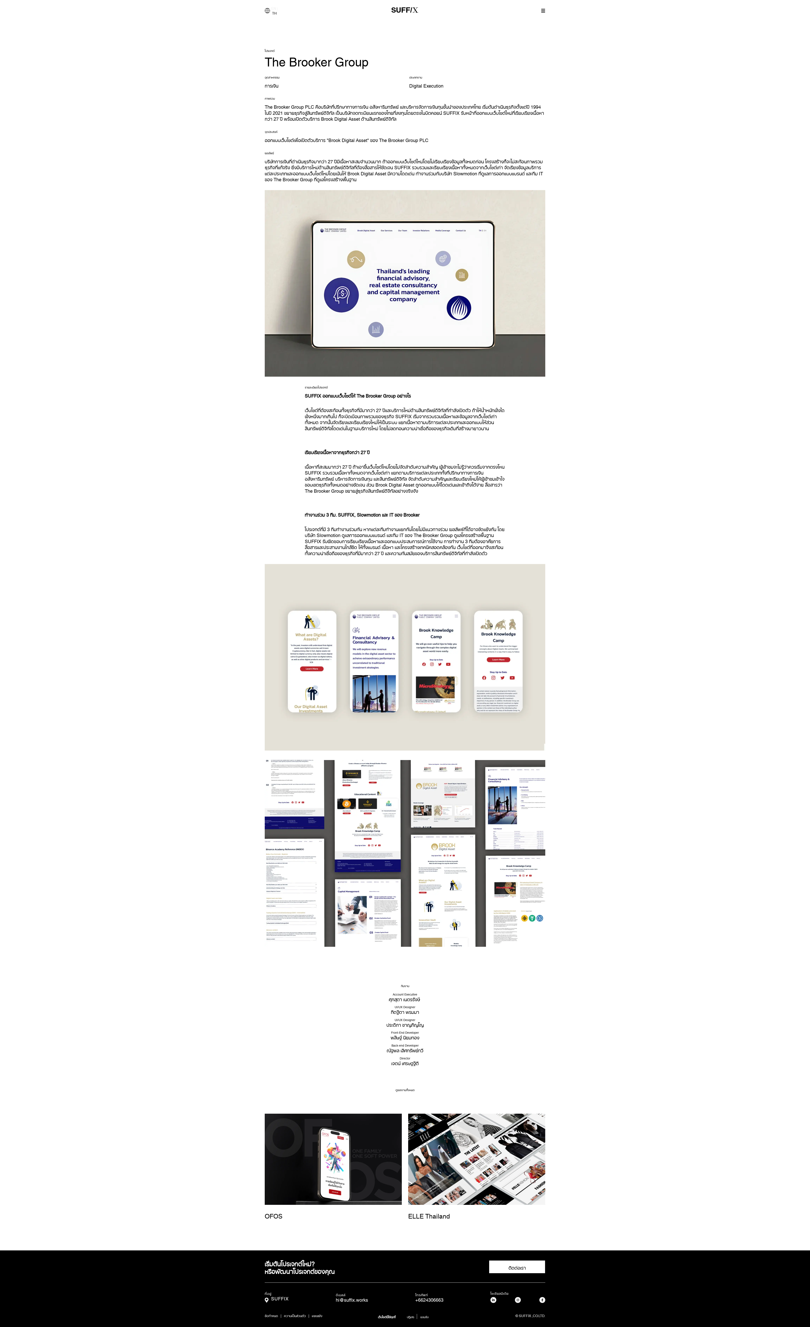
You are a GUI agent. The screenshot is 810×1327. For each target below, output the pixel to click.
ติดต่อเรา (517, 1267)
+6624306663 (429, 1299)
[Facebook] (542, 1300)
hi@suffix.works (352, 1299)
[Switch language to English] (267, 10)
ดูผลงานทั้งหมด (405, 1090)
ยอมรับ (424, 1316)
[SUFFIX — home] (405, 10)
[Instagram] (518, 1300)
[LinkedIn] (493, 1300)
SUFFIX (280, 1297)
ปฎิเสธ (410, 1316)
